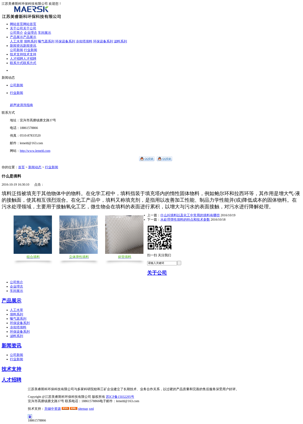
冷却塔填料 (84, 41)
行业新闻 (30, 50)
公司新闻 (16, 50)
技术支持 (11, 369)
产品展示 (11, 300)
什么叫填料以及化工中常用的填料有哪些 (190, 215)
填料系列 (30, 41)
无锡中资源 (52, 408)
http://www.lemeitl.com (35, 150)
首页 (21, 167)
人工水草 (16, 41)
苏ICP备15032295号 (120, 396)
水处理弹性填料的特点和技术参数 (185, 219)
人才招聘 (11, 379)
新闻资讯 (11, 345)
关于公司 (157, 272)
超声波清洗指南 (21, 105)
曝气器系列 (46, 41)
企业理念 (30, 32)
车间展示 (44, 32)
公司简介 (16, 32)
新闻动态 (34, 167)
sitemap (83, 408)
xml (91, 408)
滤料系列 (120, 41)
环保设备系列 (65, 41)
